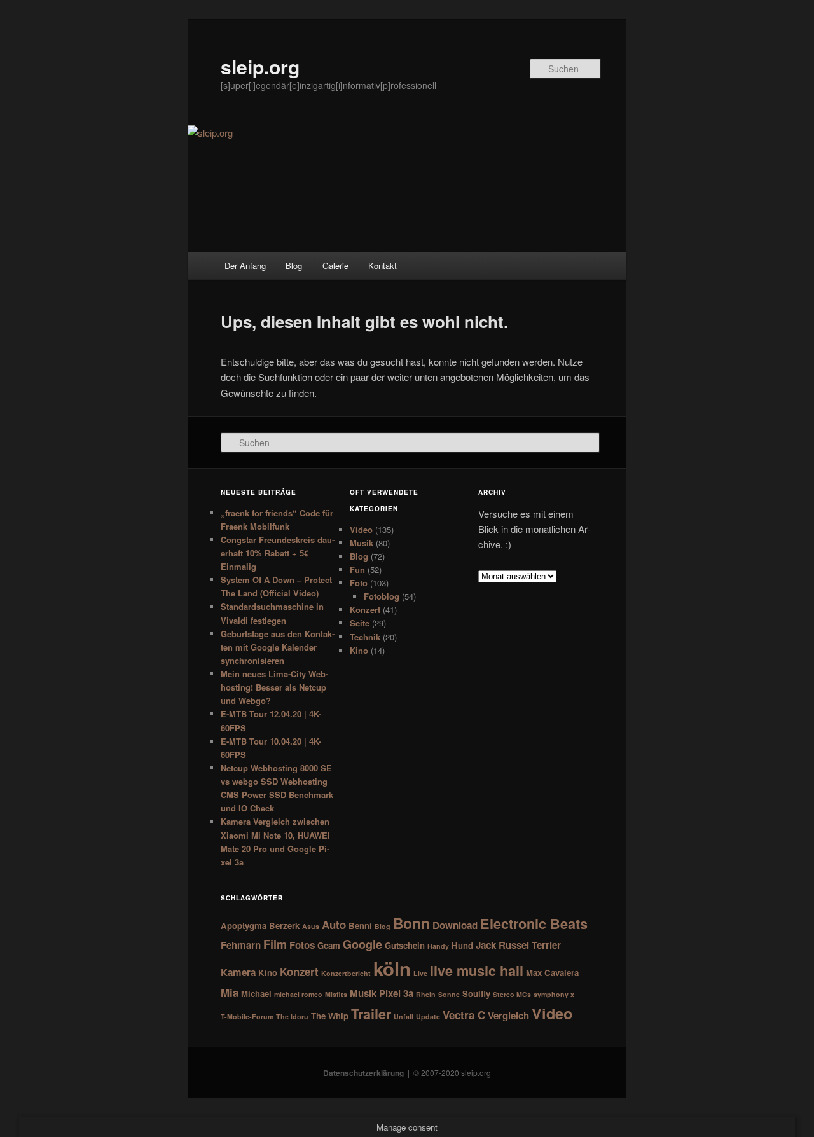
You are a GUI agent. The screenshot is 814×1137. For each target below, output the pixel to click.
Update (428, 1016)
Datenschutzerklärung (363, 1072)
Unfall (403, 1016)
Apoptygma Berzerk (260, 926)
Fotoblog (381, 596)
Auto (334, 924)
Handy (438, 946)
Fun (357, 569)
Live (420, 973)
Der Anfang (245, 265)
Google (362, 944)
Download (455, 925)
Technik (365, 637)
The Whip (329, 1016)
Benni (360, 926)
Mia (229, 992)
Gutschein (405, 945)
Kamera (238, 972)
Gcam (328, 945)
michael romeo (298, 994)
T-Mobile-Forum (247, 1016)
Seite (359, 623)
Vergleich (508, 1016)
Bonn (411, 923)
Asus (310, 926)
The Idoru (292, 1016)
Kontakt (382, 265)
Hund (462, 945)
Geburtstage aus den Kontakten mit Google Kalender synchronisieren (278, 647)
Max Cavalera (552, 973)
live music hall (476, 971)
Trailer (371, 1014)
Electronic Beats (534, 924)
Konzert (365, 609)
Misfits (336, 994)
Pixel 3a (396, 993)
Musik (361, 543)
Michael (256, 994)
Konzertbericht (346, 973)
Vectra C (464, 1015)
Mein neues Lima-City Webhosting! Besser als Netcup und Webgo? (274, 687)
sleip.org (260, 66)
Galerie (335, 265)
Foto (359, 583)
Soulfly (476, 994)
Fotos (302, 945)
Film (275, 944)
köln (392, 968)
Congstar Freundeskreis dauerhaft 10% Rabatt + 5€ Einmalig (278, 553)
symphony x (554, 994)
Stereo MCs (512, 994)
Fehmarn (241, 945)
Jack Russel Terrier (518, 945)
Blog (294, 265)
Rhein (426, 994)
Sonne (449, 994)
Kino (359, 650)
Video (361, 529)
